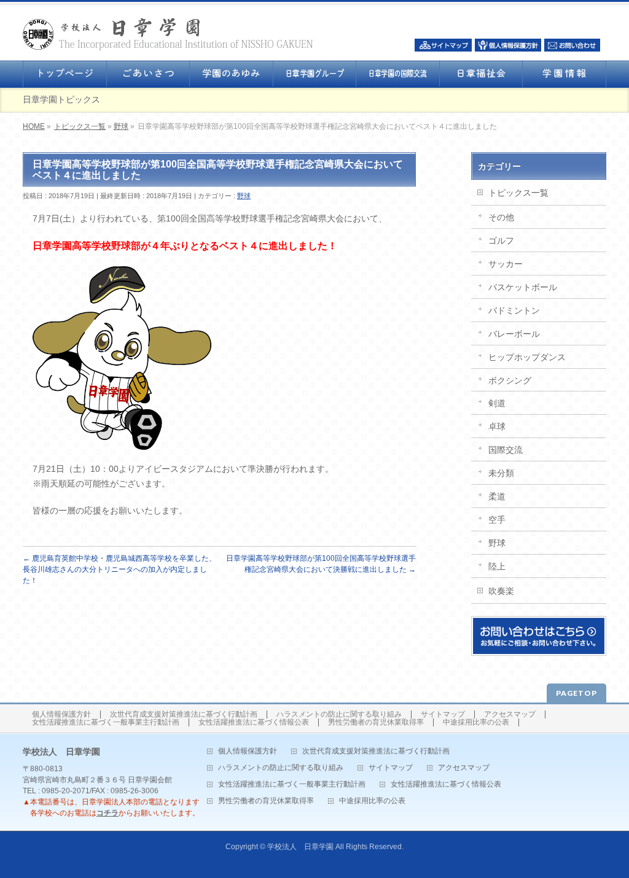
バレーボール (514, 334)
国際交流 (505, 450)
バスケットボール (522, 287)
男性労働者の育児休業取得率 (376, 722)
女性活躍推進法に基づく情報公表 (253, 722)
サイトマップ (443, 714)
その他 (501, 217)
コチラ (107, 813)
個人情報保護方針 (61, 714)
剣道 (497, 403)
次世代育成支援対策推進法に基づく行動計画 (183, 714)
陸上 (497, 566)
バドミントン (514, 310)
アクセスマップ (510, 714)
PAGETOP (576, 693)
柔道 (497, 496)
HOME (34, 126)
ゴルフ (501, 240)
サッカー (505, 264)
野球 (121, 126)
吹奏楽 (501, 591)
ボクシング (509, 380)
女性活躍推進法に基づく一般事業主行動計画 (105, 722)
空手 (497, 520)
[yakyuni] (122, 442)
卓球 (497, 426)
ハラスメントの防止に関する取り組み (339, 714)
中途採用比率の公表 (476, 722)
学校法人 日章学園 (300, 846)
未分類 (501, 473)
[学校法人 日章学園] (168, 37)
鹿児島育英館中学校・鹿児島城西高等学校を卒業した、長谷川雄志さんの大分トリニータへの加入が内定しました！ (119, 569)
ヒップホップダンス (527, 357)
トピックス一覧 (80, 126)
